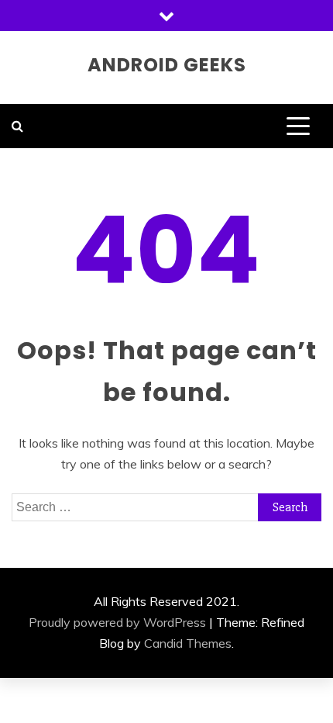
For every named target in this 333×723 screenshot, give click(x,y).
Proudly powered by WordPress (117, 622)
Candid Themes (188, 643)
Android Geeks (167, 65)
